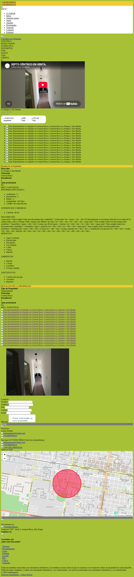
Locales (5, 556)
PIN (2, 407)
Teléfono (4, 404)
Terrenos (5, 546)
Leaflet (109, 515)
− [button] (4, 458)
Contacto (10, 30)
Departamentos (8, 549)
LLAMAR (10, 13)
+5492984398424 (10, 527)
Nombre (4, 402)
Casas (4, 551)
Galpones (6, 563)
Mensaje (4, 422)
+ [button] (4, 454)
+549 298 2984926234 (12, 447)
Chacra (5, 560)
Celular (4, 410)
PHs (4, 558)
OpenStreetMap (119, 515)
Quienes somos (12, 18)
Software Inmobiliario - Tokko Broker (16, 575)
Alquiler (9, 23)
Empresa (9, 32)
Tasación (10, 27)
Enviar (4, 424)
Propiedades (11, 25)
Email (3, 413)
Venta (8, 20)
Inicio (8, 16)
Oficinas (5, 553)
